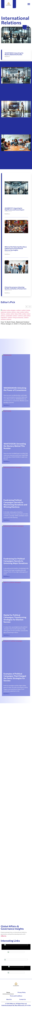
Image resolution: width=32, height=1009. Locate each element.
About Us (9, 999)
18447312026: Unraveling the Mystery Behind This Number (14, 446)
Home (8, 992)
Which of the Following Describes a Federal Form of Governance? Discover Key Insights (16, 248)
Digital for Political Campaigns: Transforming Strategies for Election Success (14, 618)
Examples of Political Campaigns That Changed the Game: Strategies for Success (14, 677)
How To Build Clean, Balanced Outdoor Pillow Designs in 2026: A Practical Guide (16, 323)
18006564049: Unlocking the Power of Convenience (14, 389)
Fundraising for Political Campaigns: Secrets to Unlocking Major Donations (15, 561)
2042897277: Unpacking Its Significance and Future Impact (14, 209)
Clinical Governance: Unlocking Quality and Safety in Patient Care (15, 288)
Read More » (7, 56)
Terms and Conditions (16, 996)
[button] (29, 4)
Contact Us (22, 999)
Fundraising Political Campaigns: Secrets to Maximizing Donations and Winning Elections (15, 503)
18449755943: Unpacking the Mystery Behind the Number (14, 53)
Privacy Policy (22, 992)
